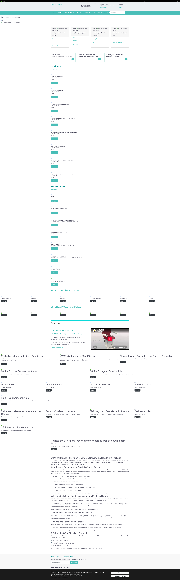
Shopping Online (167, 1)
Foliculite (74, 40)
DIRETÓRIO (60, 12)
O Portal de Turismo (148, 1)
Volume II (54, 42)
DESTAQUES (68, 12)
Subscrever (74, 562)
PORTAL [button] (106, 12)
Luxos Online (161, 1)
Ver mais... (4, 301)
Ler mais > (55, 83)
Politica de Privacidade (120, 576)
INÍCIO (55, 12)
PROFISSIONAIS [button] (98, 12)
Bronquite (95, 39)
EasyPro (177, 1)
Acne (73, 37)
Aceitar (120, 573)
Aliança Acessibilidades (57, 347)
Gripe (94, 42)
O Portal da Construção (135, 1)
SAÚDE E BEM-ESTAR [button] (86, 12)
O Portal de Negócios (155, 1)
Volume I (54, 39)
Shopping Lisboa (173, 1)
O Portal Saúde (141, 1)
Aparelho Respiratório (118, 42)
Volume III (55, 45)
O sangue (115, 39)
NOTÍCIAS (75, 12)
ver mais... (75, 44)
